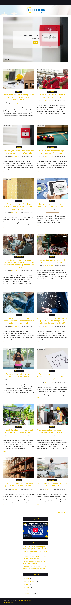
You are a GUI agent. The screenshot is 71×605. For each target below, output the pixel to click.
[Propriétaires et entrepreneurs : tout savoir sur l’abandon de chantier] (52, 414)
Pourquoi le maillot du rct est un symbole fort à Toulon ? (52, 96)
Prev (4, 39)
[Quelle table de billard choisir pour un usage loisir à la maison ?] (52, 135)
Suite (35, 42)
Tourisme (27, 590)
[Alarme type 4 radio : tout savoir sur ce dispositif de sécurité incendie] (18, 135)
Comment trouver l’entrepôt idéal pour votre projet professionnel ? (19, 484)
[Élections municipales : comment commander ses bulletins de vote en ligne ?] (52, 358)
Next (66, 39)
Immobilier (19, 91)
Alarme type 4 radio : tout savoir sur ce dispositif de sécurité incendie (19, 151)
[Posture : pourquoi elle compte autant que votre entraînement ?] (18, 358)
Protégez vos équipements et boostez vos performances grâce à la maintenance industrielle (19, 320)
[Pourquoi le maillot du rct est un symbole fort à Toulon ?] (52, 79)
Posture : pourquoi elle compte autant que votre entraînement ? (18, 375)
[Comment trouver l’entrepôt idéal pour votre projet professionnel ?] (18, 467)
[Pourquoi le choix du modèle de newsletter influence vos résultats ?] (52, 188)
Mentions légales (8, 602)
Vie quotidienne (52, 91)
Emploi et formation (30, 581)
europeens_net (15, 103)
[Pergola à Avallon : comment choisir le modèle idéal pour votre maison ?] (18, 414)
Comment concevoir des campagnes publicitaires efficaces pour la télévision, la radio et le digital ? (52, 320)
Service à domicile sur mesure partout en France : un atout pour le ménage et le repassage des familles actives (19, 263)
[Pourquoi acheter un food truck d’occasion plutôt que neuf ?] (52, 244)
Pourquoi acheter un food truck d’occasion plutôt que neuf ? (52, 261)
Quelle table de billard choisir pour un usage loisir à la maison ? (52, 151)
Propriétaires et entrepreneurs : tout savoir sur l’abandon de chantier (52, 431)
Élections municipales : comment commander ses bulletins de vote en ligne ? (52, 376)
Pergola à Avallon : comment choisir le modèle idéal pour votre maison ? (18, 431)
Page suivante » (62, 512)
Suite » (5, 118)
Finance (26, 584)
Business (19, 147)
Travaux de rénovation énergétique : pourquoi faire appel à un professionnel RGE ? (19, 97)
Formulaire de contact (25, 600)
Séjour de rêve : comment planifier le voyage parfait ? (52, 484)
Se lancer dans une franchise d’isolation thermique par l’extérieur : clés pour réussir (19, 206)
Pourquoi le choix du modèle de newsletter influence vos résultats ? (52, 205)
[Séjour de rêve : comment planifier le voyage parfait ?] (52, 467)
